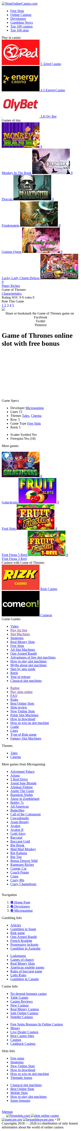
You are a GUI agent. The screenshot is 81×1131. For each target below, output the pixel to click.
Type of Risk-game (23, 734)
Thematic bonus (21, 1078)
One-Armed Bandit (23, 653)
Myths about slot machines (28, 665)
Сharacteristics (12, 293)
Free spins (17, 1058)
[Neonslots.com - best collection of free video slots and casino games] (18, 1115)
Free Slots (17, 11)
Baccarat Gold (20, 841)
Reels (14, 673)
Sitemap (7, 1112)
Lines (14, 730)
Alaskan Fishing (21, 787)
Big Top (16, 857)
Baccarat (16, 837)
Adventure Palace (22, 771)
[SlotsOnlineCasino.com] (19, 3)
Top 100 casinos (21, 26)
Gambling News (21, 22)
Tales (25, 416)
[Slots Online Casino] (45, 1115)
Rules (14, 699)
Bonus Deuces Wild (24, 861)
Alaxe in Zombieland (24, 799)
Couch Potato (19, 872)
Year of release (20, 677)
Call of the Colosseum (25, 814)
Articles (15, 925)
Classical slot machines (26, 680)
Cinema (36, 416)
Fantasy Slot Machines (25, 738)
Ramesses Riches (22, 864)
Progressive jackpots (24, 944)
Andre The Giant (22, 791)
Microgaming (34, 408)
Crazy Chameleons (23, 884)
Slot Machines (20, 634)
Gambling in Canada (24, 979)
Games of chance (22, 959)
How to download (22, 719)
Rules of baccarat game (26, 971)
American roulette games (27, 967)
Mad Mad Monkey (23, 849)
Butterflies (17, 810)
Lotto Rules (18, 975)
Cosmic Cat (18, 868)
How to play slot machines (28, 661)
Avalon (15, 826)
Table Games (19, 997)
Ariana (15, 775)
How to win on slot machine (29, 723)
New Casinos (19, 1005)
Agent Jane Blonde (23, 783)
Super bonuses (20, 1100)
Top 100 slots (19, 30)
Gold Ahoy (18, 833)
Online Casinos (20, 15)
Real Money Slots (22, 642)
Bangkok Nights (21, 795)
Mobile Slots (19, 1093)
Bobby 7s (17, 802)
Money (15, 1028)
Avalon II (16, 830)
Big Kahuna (18, 853)
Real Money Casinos (24, 1009)
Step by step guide (22, 669)
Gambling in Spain (23, 929)
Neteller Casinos (21, 1017)
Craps (14, 876)
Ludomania (18, 956)
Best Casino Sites (22, 1036)
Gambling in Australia (25, 948)
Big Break (17, 845)
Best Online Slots (22, 703)
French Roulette (21, 940)
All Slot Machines (22, 649)
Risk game (17, 933)
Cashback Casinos (22, 1043)
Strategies (17, 638)
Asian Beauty (19, 822)
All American (19, 806)
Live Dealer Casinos (24, 1032)
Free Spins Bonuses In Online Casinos (36, 1024)
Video (14, 626)
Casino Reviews (21, 1001)
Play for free (18, 630)
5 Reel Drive (19, 779)
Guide (14, 727)
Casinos (15, 1040)
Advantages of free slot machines (33, 657)
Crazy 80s (17, 880)
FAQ (13, 696)
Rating (14, 688)
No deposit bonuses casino (28, 993)
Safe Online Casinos (24, 1013)
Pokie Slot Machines (24, 715)
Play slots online (21, 692)
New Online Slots (22, 711)
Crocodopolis (19, 818)
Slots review (18, 707)
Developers (18, 18)
